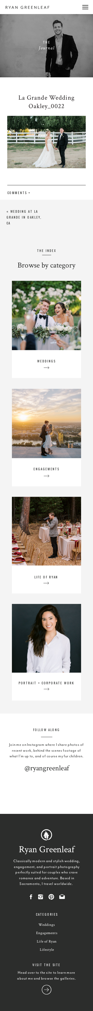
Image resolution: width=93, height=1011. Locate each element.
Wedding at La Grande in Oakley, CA (24, 217)
